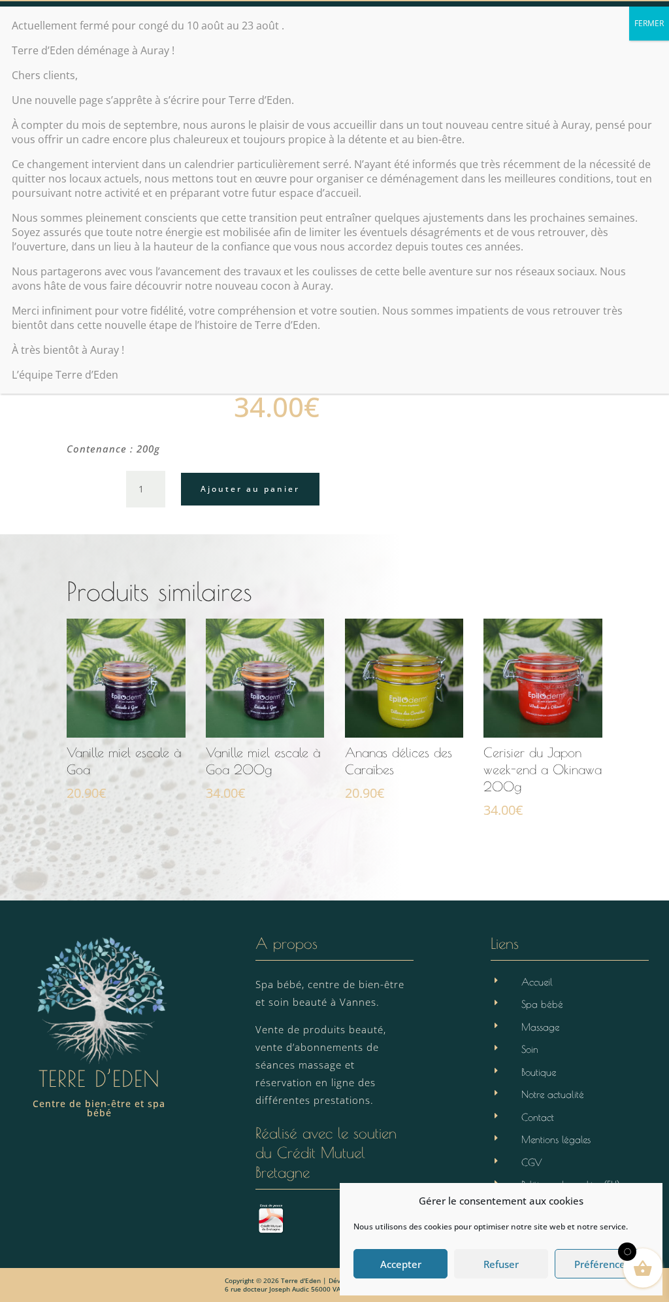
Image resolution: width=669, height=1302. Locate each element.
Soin (529, 1049)
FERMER (649, 23)
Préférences (602, 1264)
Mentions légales (556, 1139)
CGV (531, 1162)
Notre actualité (552, 1094)
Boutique (538, 1072)
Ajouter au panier (250, 488)
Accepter (400, 1264)
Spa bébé (542, 1004)
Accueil (537, 981)
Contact (537, 1117)
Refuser (501, 1264)
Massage (540, 1027)
